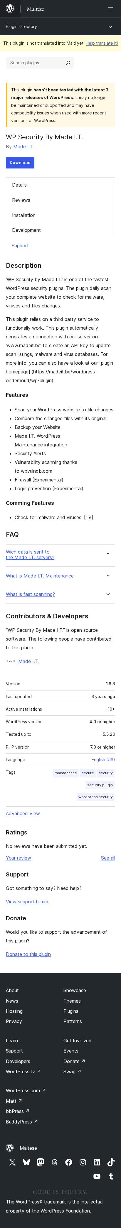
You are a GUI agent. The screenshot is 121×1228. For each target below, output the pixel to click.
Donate (74, 1061)
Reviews (21, 200)
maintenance (66, 773)
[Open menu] (111, 9)
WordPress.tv (23, 1071)
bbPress (18, 1111)
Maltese (28, 1148)
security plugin (100, 785)
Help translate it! (102, 43)
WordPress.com (26, 1090)
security (106, 773)
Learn (12, 1040)
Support (20, 245)
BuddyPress (22, 1122)
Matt (14, 1101)
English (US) (103, 759)
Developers (18, 1061)
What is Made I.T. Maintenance (40, 576)
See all (108, 858)
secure (88, 773)
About (12, 990)
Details (19, 185)
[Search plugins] (68, 63)
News (12, 1001)
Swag (72, 1071)
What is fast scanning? (30, 594)
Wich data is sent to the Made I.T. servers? (30, 554)
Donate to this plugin (28, 954)
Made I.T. (23, 146)
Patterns (72, 1021)
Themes (72, 1001)
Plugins (70, 1011)
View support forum (27, 902)
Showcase (74, 990)
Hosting (14, 1011)
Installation (24, 215)
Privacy (14, 1021)
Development (26, 230)
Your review (18, 858)
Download (20, 162)
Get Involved (77, 1040)
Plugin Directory (21, 26)
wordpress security (95, 797)
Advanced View (23, 813)
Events (70, 1051)
